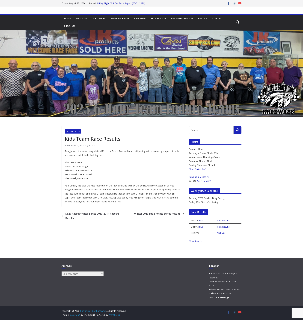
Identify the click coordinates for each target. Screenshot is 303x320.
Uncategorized (73, 131)
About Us (81, 18)
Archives (221, 232)
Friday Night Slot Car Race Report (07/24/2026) (121, 3)
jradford (91, 145)
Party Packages (119, 18)
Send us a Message (199, 176)
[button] (191, 18)
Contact (217, 18)
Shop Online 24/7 (197, 169)
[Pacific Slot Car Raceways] (151, 32)
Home (67, 18)
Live (201, 220)
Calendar (140, 18)
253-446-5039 (203, 180)
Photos (202, 18)
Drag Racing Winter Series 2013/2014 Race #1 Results (92, 216)
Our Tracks (98, 18)
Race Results (158, 18)
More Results (195, 241)
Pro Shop (69, 25)
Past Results (223, 220)
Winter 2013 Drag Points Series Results (157, 213)
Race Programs (180, 18)
